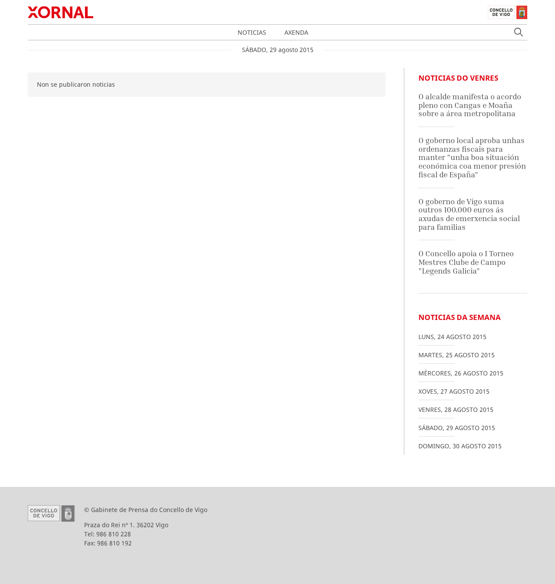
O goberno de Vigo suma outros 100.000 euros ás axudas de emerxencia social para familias (469, 214)
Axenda (296, 32)
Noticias (252, 32)
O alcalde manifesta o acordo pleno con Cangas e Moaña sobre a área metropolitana (469, 105)
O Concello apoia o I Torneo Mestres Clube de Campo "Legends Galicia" (466, 262)
